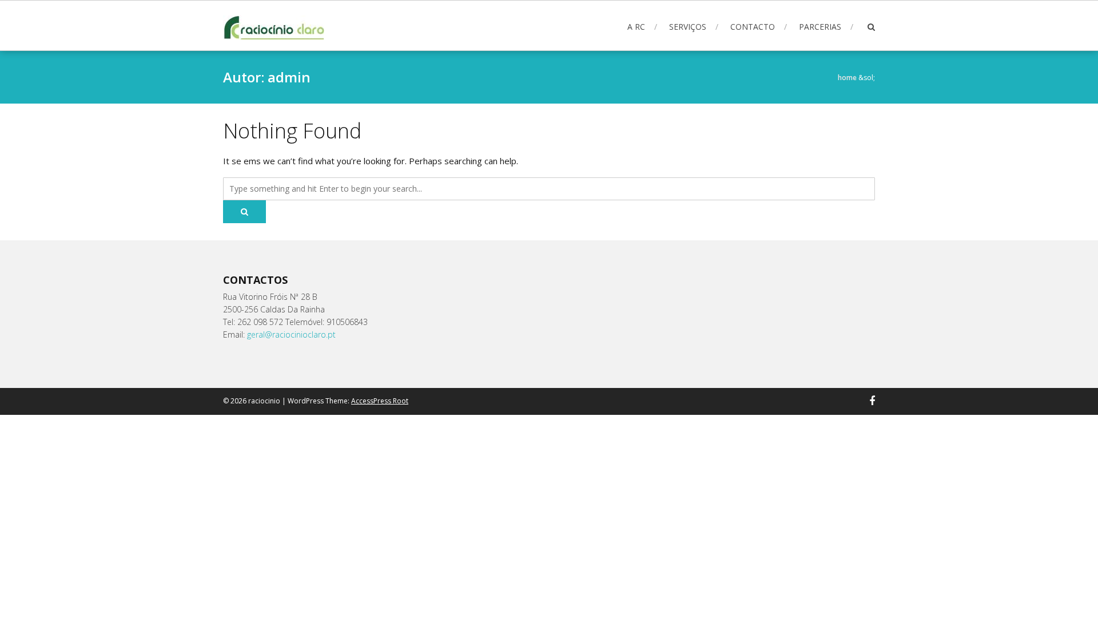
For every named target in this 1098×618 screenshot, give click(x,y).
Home (847, 77)
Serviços (687, 26)
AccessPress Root (379, 401)
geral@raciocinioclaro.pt (291, 334)
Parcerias (820, 26)
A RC (636, 26)
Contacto (752, 26)
